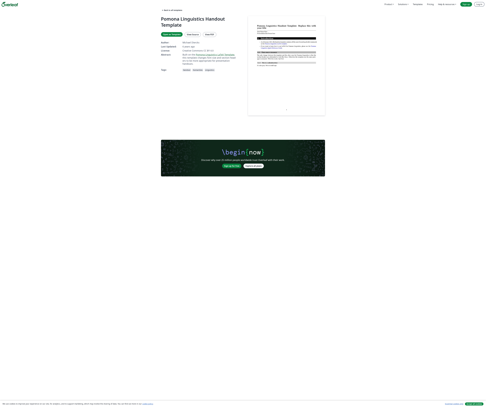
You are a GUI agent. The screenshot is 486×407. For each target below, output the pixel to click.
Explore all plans (254, 166)
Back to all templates (171, 10)
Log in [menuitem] (479, 4)
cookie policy (147, 404)
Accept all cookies (474, 404)
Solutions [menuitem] (402, 4)
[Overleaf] (10, 4)
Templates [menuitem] (418, 4)
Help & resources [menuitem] (446, 4)
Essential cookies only (454, 404)
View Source (193, 34)
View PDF (209, 34)
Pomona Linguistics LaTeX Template (215, 54)
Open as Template (172, 34)
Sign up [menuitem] (466, 4)
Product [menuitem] (388, 4)
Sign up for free (231, 166)
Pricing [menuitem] (430, 4)
